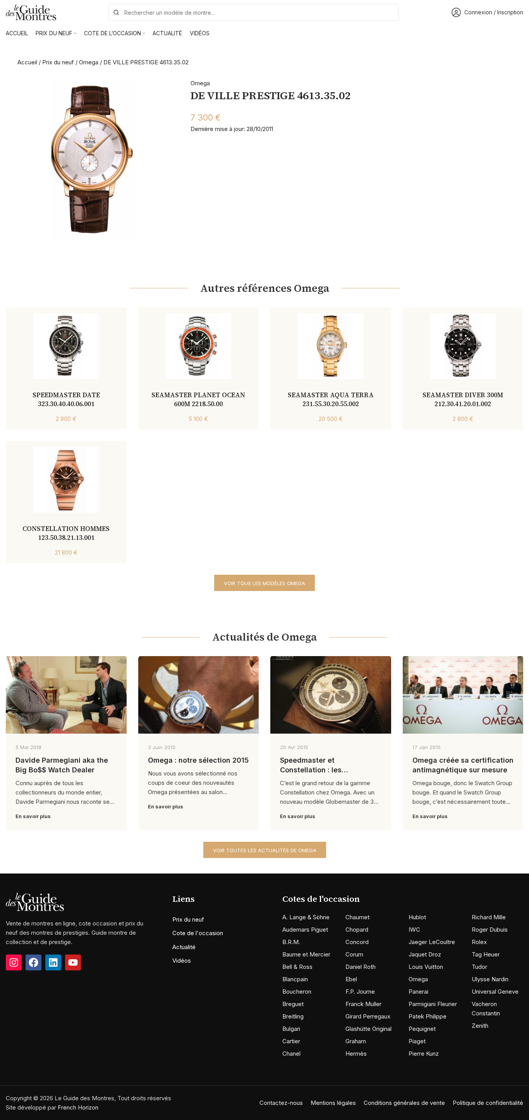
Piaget (417, 1041)
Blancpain (295, 979)
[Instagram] (14, 962)
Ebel (351, 979)
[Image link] (35, 901)
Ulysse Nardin (490, 979)
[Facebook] (33, 962)
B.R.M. (291, 942)
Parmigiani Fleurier (433, 1004)
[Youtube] (73, 962)
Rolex (479, 942)
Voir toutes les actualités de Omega (264, 850)
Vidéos (181, 960)
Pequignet (422, 1028)
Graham (355, 1041)
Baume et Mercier (306, 954)
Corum (354, 954)
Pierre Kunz (424, 1053)
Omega (88, 62)
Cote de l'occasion (197, 933)
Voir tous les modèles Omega (264, 583)
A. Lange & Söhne (306, 917)
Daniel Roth (360, 966)
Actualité (184, 947)
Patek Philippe (428, 1016)
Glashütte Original (368, 1028)
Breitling (293, 1016)
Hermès (356, 1053)
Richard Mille (489, 917)
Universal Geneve (495, 991)
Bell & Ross (297, 966)
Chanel (291, 1053)
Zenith (480, 1025)
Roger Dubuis (490, 929)
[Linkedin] (53, 962)
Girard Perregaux (367, 1016)
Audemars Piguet (305, 929)
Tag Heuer (486, 954)
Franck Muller (363, 1004)
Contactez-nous (281, 1102)
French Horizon (78, 1107)
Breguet (293, 1004)
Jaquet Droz (425, 954)
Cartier (291, 1041)
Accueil (27, 62)
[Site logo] (31, 12)
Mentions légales (333, 1102)
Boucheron (296, 991)
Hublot (417, 917)
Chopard (356, 929)
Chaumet (357, 917)
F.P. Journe (360, 991)
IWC (414, 929)
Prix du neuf (58, 62)
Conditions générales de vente (404, 1102)
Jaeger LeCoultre (432, 942)
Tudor (479, 966)
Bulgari (291, 1028)
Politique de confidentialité (488, 1102)
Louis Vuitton (426, 966)
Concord (357, 942)
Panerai (418, 991)
